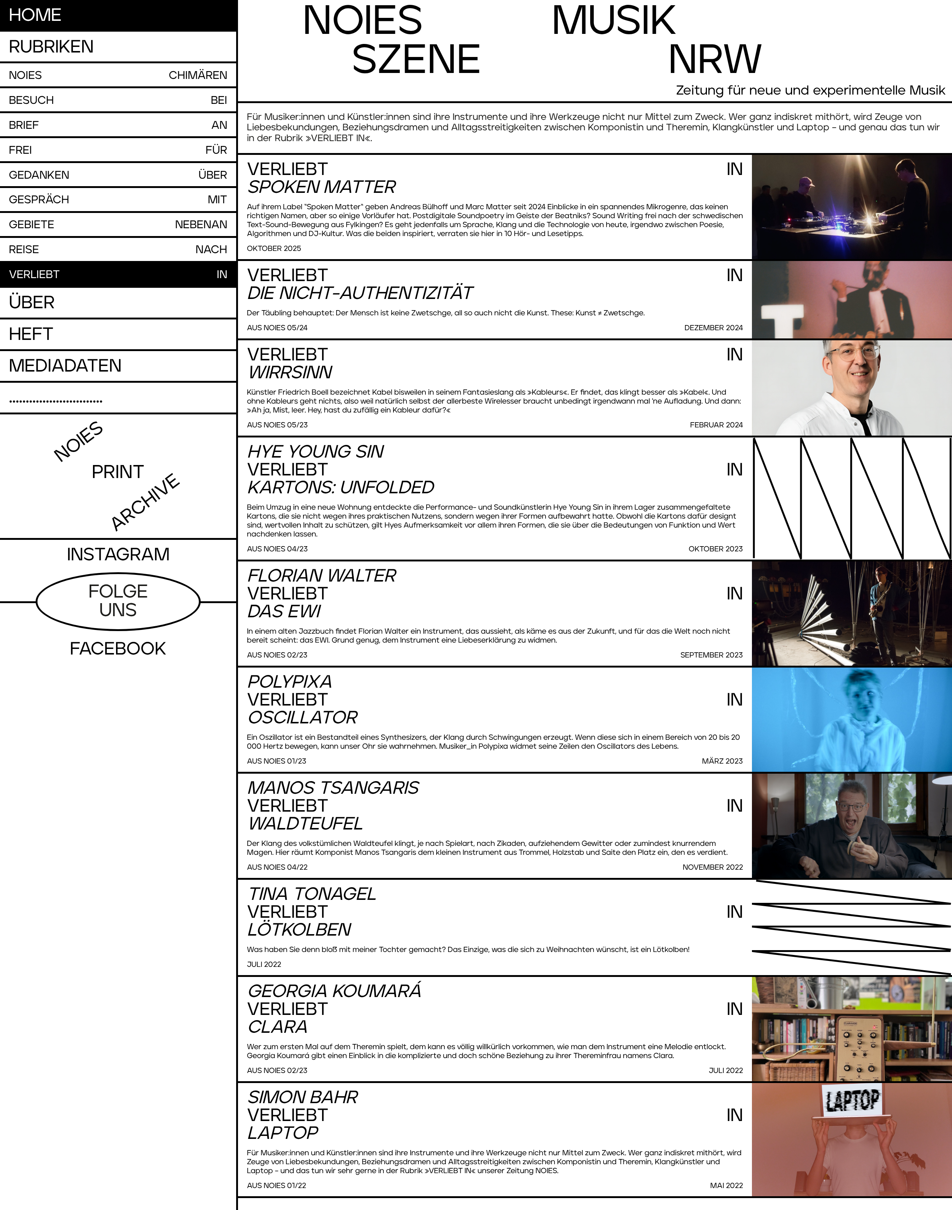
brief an (118, 125)
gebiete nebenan (118, 224)
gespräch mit (118, 200)
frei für (118, 150)
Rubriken (51, 47)
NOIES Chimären (118, 75)
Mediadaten (65, 366)
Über (32, 303)
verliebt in (118, 274)
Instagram (118, 555)
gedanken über (118, 175)
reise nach (118, 249)
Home (35, 16)
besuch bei (118, 100)
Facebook (118, 649)
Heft (31, 335)
